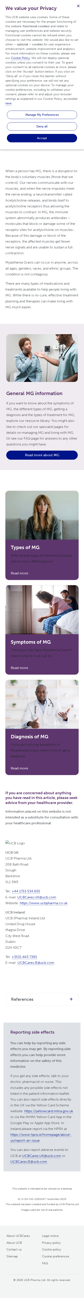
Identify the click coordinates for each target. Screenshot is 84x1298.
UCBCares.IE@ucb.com (35, 963)
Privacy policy (51, 1243)
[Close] (78, 5)
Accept (42, 138)
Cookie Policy (20, 58)
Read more (19, 573)
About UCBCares (18, 1236)
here (8, 103)
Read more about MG (42, 455)
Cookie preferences (55, 1256)
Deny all (42, 126)
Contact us (14, 1249)
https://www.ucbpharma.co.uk (43, 903)
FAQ (45, 1263)
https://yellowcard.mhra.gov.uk (48, 1111)
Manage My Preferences (42, 115)
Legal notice (50, 1236)
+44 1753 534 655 (26, 891)
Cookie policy (51, 1249)
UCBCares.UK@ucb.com (36, 897)
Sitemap (12, 1256)
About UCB (14, 1243)
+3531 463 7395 (24, 957)
